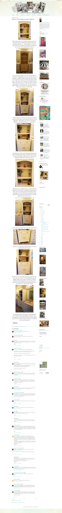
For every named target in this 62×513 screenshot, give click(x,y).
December (42, 210)
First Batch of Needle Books (44, 224)
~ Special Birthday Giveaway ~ (46, 130)
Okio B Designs (16, 399)
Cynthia (15, 411)
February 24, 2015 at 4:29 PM (17, 422)
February (42, 221)
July (41, 215)
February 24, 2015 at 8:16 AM (17, 389)
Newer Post (13, 498)
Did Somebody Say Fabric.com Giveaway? (46, 137)
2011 (40, 240)
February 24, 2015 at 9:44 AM (17, 403)
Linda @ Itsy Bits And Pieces (17, 335)
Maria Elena (15, 386)
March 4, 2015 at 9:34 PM (17, 495)
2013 (41, 237)
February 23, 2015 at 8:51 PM (17, 359)
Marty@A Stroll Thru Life (17, 330)
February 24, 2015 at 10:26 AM (17, 408)
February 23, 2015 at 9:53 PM (17, 384)
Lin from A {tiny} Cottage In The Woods (19, 472)
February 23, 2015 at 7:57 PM (17, 337)
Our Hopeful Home (16, 378)
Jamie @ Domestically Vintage (17, 484)
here (22, 44)
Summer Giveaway (46, 123)
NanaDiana (15, 362)
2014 (41, 236)
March (42, 220)
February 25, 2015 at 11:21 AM (17, 454)
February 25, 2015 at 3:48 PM (17, 463)
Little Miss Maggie (16, 490)
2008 (41, 243)
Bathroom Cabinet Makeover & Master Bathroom (45, 223)
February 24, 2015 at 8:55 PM (17, 432)
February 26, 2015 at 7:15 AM (17, 470)
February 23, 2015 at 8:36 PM (17, 345)
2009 (41, 242)
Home (13, 15)
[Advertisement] (43, 357)
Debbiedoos (15, 466)
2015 (40, 209)
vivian (14, 340)
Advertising (23, 15)
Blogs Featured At (46, 15)
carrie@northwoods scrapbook (18, 448)
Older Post (35, 498)
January (42, 234)
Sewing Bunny (43, 225)
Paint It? (42, 233)
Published (39, 15)
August (42, 214)
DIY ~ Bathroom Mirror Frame (45, 226)
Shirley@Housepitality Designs (18, 372)
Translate (45, 34)
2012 (41, 238)
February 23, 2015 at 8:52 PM (17, 369)
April (42, 219)
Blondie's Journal (16, 425)
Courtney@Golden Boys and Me (18, 392)
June (41, 216)
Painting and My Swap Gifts (44, 229)
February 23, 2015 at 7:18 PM (17, 332)
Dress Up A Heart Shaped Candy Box (45, 232)
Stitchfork (15, 406)
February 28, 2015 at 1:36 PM (17, 481)
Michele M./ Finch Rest (17, 348)
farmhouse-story (16, 479)
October (42, 211)
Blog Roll (28, 15)
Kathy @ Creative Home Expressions (45, 22)
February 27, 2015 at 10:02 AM (17, 476)
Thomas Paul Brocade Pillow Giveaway (46, 154)
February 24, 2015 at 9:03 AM (17, 397)
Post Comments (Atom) (18, 500)
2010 (41, 241)
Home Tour (34, 15)
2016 (41, 208)
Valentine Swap (43, 230)
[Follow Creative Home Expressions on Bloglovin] (43, 334)
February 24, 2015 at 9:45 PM (17, 445)
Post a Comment (15, 497)
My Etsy (17, 15)
